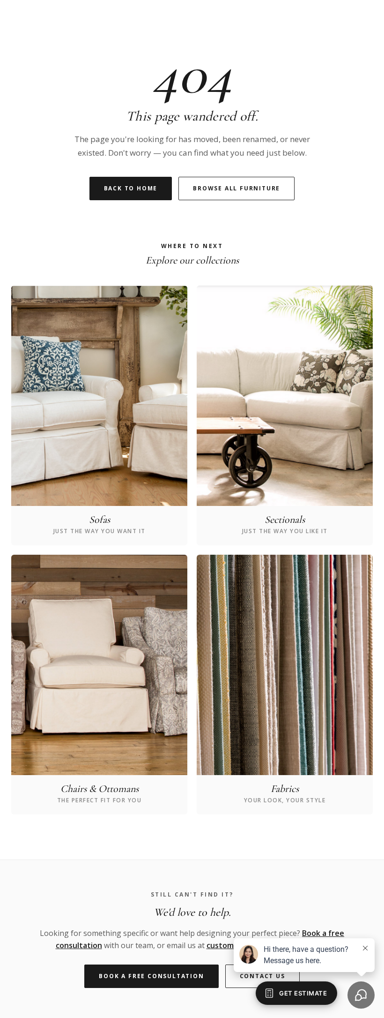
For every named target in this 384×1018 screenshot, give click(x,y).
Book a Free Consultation (151, 976)
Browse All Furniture (236, 188)
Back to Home (131, 188)
